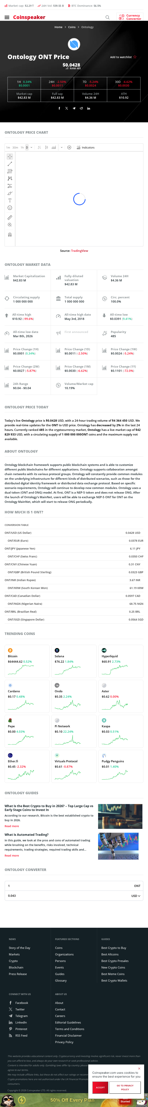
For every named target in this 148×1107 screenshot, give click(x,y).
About (59, 1003)
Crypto (13, 961)
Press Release (18, 974)
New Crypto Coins (113, 967)
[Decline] (139, 1068)
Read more (12, 826)
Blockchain (16, 967)
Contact (60, 1009)
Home (58, 27)
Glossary (61, 980)
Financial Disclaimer (68, 1035)
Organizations (64, 954)
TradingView (79, 251)
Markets (14, 954)
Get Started (125, 1099)
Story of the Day (19, 948)
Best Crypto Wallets (114, 980)
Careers (60, 1016)
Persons (60, 961)
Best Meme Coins (112, 974)
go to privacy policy (125, 1087)
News (12, 939)
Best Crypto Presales (115, 961)
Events (59, 967)
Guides (59, 974)
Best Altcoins (110, 954)
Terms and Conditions (69, 1029)
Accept (100, 1087)
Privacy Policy (64, 1042)
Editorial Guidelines (68, 1022)
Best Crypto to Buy (113, 948)
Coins (72, 27)
